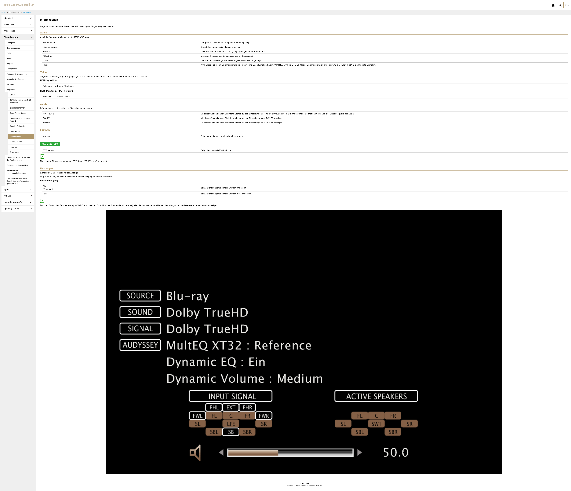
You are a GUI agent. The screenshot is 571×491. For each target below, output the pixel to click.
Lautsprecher (12, 69)
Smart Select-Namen (18, 113)
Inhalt (567, 5)
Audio (9, 53)
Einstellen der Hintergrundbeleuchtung (16, 171)
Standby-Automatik (17, 126)
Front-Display (15, 131)
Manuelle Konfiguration (16, 79)
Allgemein (27, 12)
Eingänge (11, 64)
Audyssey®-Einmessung (17, 74)
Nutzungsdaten (16, 142)
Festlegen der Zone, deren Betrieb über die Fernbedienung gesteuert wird (20, 181)
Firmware (13, 147)
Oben (3, 12)
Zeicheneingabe (13, 48)
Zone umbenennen (17, 108)
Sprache (13, 95)
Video (9, 58)
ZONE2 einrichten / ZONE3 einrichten (20, 101)
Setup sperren (15, 152)
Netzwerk (10, 84)
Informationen (15, 137)
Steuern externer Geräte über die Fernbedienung (18, 158)
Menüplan (11, 43)
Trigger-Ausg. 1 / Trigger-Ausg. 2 (20, 119)
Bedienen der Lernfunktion (17, 165)
